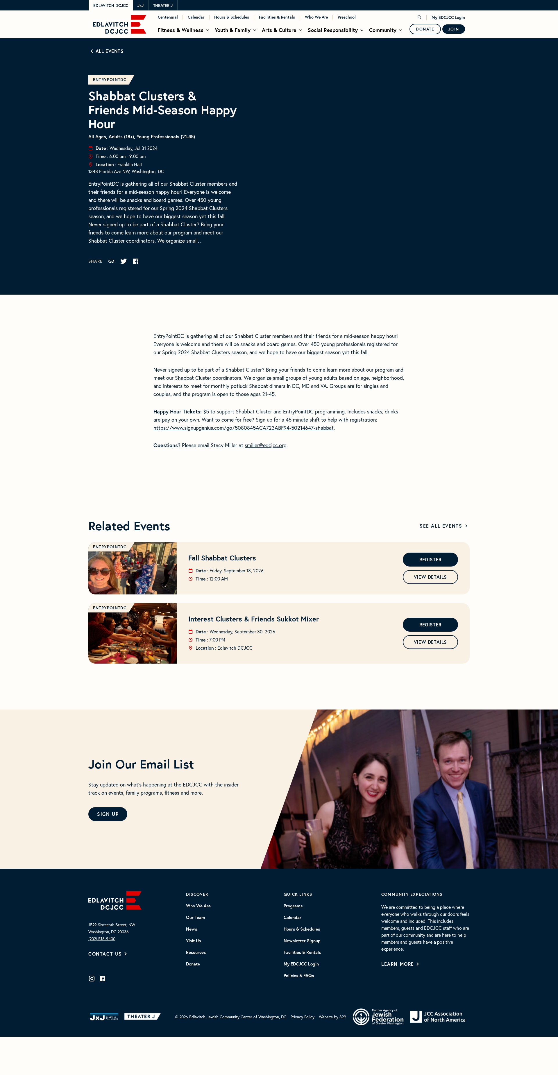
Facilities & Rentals (277, 17)
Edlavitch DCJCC (110, 5)
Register (430, 559)
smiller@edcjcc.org (266, 445)
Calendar (196, 17)
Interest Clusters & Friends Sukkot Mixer (253, 619)
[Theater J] (143, 1017)
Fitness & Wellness (180, 29)
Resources (196, 952)
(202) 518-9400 (101, 938)
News (191, 929)
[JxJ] (104, 1017)
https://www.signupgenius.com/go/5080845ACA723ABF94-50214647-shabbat (243, 427)
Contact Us (105, 954)
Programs (293, 906)
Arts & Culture (279, 29)
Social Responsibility (333, 29)
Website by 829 (332, 1017)
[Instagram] (91, 978)
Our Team (195, 917)
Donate (425, 29)
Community (382, 29)
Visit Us (193, 940)
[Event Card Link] (132, 568)
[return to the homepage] (115, 899)
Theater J (163, 5)
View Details (430, 577)
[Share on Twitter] (123, 261)
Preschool (347, 17)
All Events (110, 51)
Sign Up (108, 814)
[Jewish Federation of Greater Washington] (378, 1016)
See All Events (441, 526)
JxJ (140, 5)
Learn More (397, 964)
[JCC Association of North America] (437, 1017)
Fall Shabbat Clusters (222, 557)
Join (453, 29)
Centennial (168, 17)
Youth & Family (233, 29)
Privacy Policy (302, 1017)
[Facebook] (102, 978)
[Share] (111, 261)
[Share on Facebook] (136, 261)
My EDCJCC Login (448, 17)
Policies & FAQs (299, 975)
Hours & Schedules (231, 17)
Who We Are (316, 17)
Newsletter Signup (302, 940)
